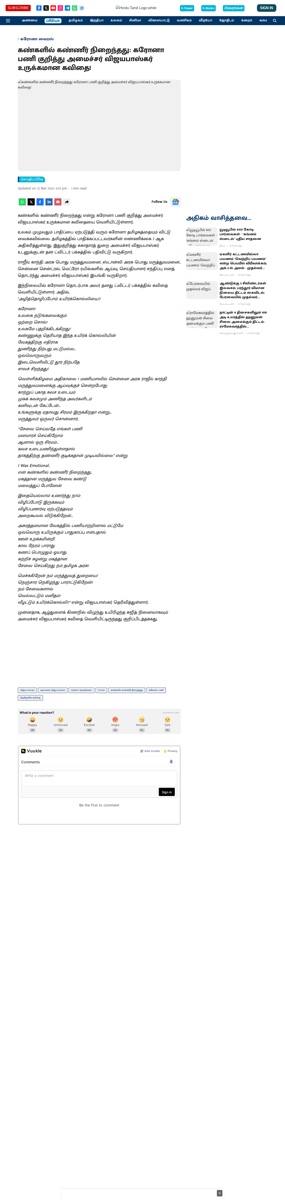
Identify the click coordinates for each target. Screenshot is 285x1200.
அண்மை (29, 20)
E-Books (208, 8)
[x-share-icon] (31, 204)
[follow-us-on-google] (175, 202)
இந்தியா (97, 20)
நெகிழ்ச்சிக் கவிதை (30, 697)
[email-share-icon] (57, 204)
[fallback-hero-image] (202, 236)
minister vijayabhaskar (81, 690)
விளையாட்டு (159, 20)
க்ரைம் (246, 20)
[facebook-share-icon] (40, 204)
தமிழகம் (76, 20)
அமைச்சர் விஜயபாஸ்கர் (52, 690)
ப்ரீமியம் (53, 21)
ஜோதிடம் (226, 20)
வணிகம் (184, 20)
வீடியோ (205, 20)
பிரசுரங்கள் (233, 8)
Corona (101, 690)
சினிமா (135, 20)
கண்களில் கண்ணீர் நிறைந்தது (127, 690)
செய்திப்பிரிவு (32, 179)
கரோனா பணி (156, 690)
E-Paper (187, 8)
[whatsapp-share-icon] (22, 204)
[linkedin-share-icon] (49, 204)
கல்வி (264, 20)
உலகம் (116, 20)
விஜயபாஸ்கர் (27, 690)
